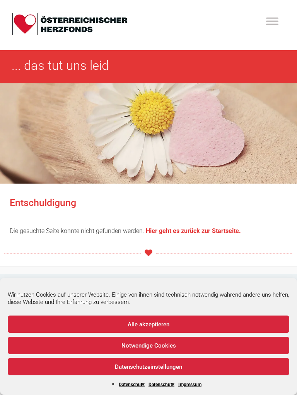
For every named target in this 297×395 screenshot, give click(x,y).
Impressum (189, 384)
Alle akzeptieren (148, 324)
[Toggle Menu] (272, 21)
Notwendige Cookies (148, 345)
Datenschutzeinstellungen (148, 366)
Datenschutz (132, 384)
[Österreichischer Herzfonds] (70, 33)
